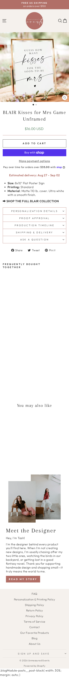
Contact (34, 627)
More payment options (34, 161)
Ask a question (34, 239)
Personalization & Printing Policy (34, 599)
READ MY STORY (23, 579)
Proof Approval (34, 218)
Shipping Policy (34, 605)
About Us (34, 643)
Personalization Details (34, 211)
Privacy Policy (34, 616)
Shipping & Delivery (34, 232)
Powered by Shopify (34, 665)
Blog (35, 638)
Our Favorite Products (34, 632)
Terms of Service (34, 621)
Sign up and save (34, 653)
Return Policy (34, 610)
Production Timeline (34, 225)
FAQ (34, 593)
